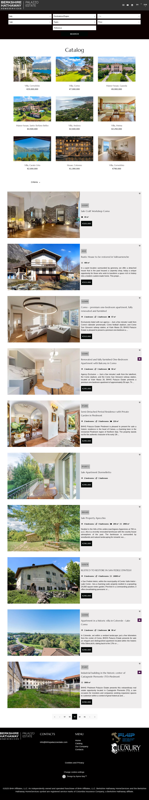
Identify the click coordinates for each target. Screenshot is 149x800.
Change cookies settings (74, 772)
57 (65, 717)
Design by (77, 776)
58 (70, 717)
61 (85, 717)
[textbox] (119, 16)
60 (80, 717)
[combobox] (30, 16)
